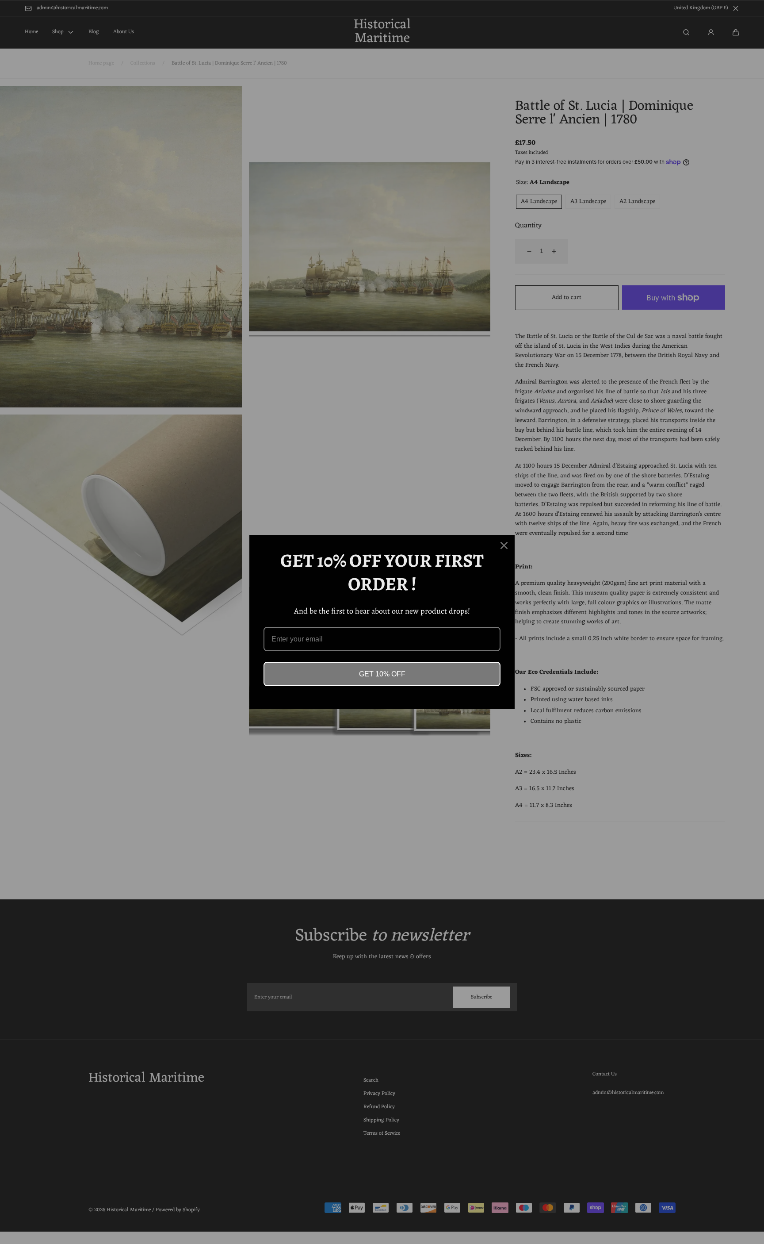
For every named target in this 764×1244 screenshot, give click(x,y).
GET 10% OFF (382, 674)
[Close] (504, 545)
